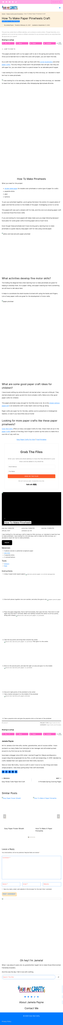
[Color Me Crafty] (10, 8)
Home (3, 14)
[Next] (58, 816)
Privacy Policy (6, 1021)
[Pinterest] (12, 2)
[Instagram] (9, 2)
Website (46, 884)
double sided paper (11, 188)
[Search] (58, 977)
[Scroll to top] (59, 1018)
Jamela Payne (9, 25)
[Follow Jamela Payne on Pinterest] (16, 771)
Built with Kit (31, 484)
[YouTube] (3, 2)
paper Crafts (6, 431)
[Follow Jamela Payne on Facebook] (3, 771)
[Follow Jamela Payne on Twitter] (6, 771)
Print (7, 542)
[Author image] (3, 25)
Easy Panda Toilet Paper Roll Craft (13, 780)
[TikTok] (16, 2)
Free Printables (41, 439)
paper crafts (6, 64)
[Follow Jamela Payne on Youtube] (12, 771)
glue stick (7, 553)
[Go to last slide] (4, 816)
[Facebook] (6, 2)
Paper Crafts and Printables (15, 14)
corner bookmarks (46, 62)
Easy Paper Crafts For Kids (26, 439)
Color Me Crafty (7, 429)
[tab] (28, 837)
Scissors (6, 564)
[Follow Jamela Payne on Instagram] (9, 771)
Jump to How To (9, 49)
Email (25, 884)
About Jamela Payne (31, 1002)
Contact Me (31, 1008)
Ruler (5, 566)
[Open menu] (59, 8)
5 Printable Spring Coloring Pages (49, 780)
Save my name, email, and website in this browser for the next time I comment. (28, 889)
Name (5, 884)
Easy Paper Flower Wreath (14, 828)
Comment (6, 857)
